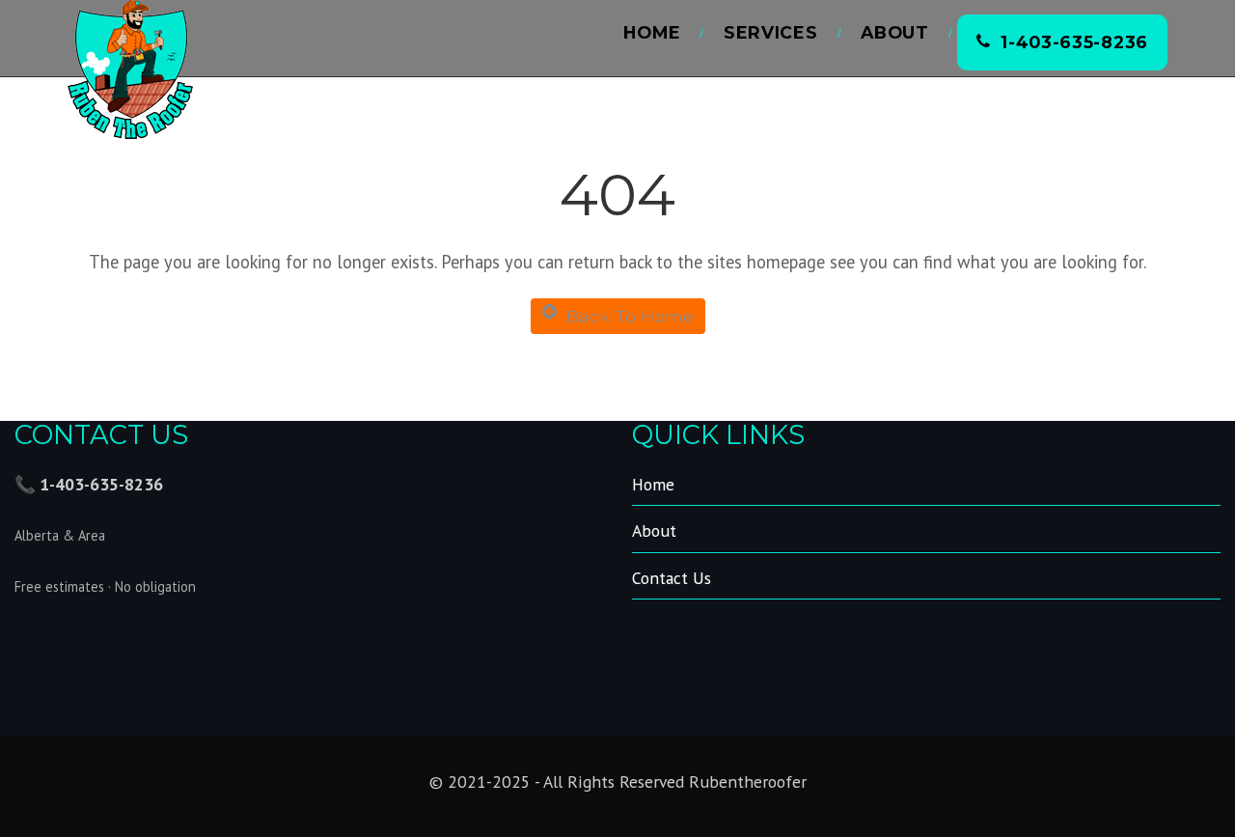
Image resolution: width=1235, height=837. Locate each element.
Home (651, 32)
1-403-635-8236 (1074, 42)
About (895, 32)
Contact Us (671, 578)
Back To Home (630, 316)
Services (771, 32)
